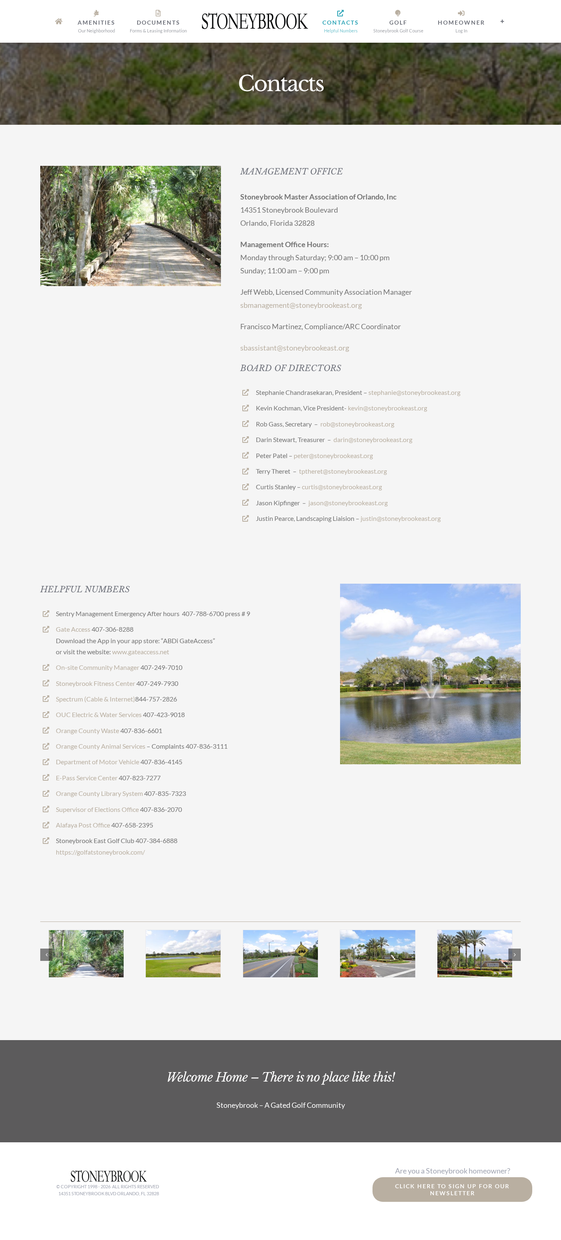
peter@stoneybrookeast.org (333, 455)
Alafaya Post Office (83, 825)
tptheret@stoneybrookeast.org (343, 471)
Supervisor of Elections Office (97, 809)
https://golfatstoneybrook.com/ (100, 852)
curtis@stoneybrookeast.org (342, 486)
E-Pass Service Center (86, 778)
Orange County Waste (87, 730)
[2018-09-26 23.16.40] (183, 934)
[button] (46, 955)
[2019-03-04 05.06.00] (377, 934)
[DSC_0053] (280, 934)
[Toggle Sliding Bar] (483, 21)
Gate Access (73, 629)
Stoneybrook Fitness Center (95, 683)
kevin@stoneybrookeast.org (387, 408)
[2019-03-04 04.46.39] (474, 934)
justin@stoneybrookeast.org (401, 518)
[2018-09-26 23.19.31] (86, 934)
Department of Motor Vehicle (97, 762)
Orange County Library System (99, 793)
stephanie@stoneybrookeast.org (414, 392)
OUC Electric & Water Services (99, 714)
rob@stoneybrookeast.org (357, 424)
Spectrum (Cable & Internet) (95, 699)
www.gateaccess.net (140, 652)
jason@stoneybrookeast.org (348, 503)
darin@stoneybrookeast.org (372, 439)
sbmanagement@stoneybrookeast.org (301, 304)
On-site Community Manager (97, 667)
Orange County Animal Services (100, 746)
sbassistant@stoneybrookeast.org (294, 347)
